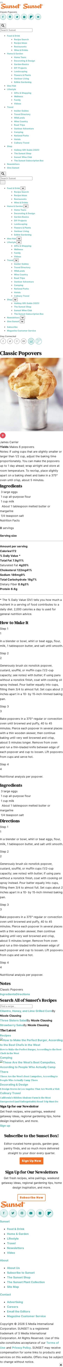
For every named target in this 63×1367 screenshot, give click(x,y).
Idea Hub (11, 85)
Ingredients (8, 994)
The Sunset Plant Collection (26, 1282)
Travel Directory (22, 114)
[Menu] (1, 2)
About (4, 1260)
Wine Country (21, 121)
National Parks (21, 135)
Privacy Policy (21, 1347)
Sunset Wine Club (23, 157)
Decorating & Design (24, 60)
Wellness (18, 96)
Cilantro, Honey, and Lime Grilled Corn (26, 1011)
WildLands (19, 117)
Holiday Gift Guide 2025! (26, 150)
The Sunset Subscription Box (29, 160)
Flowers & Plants (22, 75)
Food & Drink (13, 35)
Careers (12, 1306)
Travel (10, 107)
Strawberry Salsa (11, 1025)
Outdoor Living (21, 78)
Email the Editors (18, 1311)
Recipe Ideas (20, 43)
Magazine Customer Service (21, 330)
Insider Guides (21, 110)
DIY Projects (20, 68)
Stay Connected (8, 336)
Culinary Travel (21, 142)
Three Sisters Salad (13, 1020)
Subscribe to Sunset (21, 1272)
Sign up (5, 1125)
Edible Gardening (22, 82)
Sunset (5, 1221)
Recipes (5, 1035)
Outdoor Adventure (24, 128)
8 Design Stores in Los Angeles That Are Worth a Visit (29, 1088)
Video (11, 1252)
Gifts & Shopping (22, 93)
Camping (18, 132)
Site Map (13, 1287)
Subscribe (12, 327)
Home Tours (20, 57)
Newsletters (13, 164)
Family (17, 100)
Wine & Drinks (21, 50)
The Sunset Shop (22, 153)
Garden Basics (21, 64)
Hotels (17, 139)
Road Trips (19, 125)
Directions (23, 994)
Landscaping (20, 71)
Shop (9, 146)
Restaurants (20, 46)
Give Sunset (13, 167)
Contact (5, 1294)
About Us (13, 1268)
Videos (17, 103)
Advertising (15, 1302)
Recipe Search (21, 39)
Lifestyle (11, 89)
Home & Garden (15, 53)
